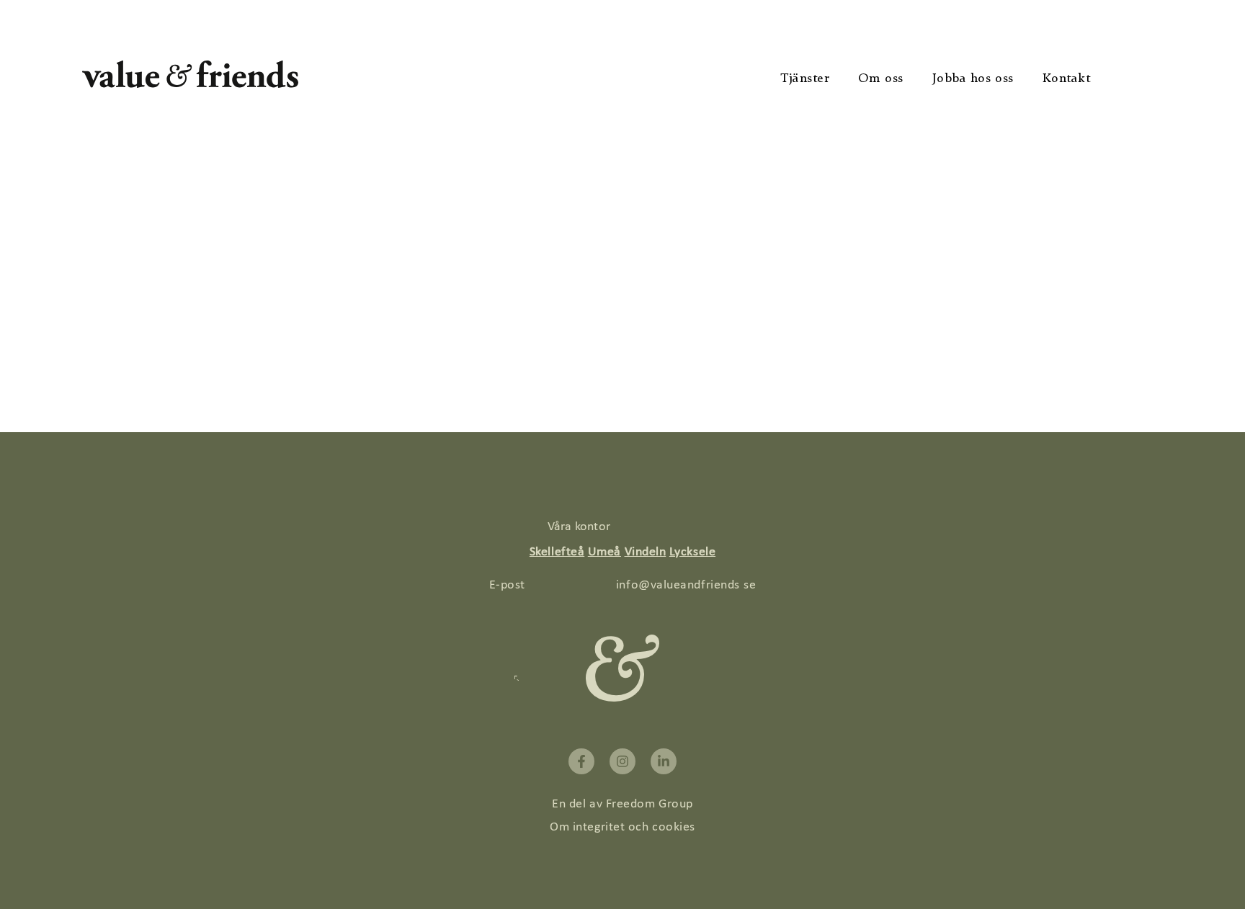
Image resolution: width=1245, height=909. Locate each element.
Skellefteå (557, 552)
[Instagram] (622, 761)
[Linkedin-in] (664, 761)
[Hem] (190, 84)
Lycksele (692, 552)
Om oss (880, 78)
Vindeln (645, 552)
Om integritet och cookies (622, 827)
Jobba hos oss (973, 78)
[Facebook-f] (581, 761)
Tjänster (804, 78)
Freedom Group (649, 804)
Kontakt (1067, 78)
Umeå (604, 552)
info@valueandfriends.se (686, 585)
